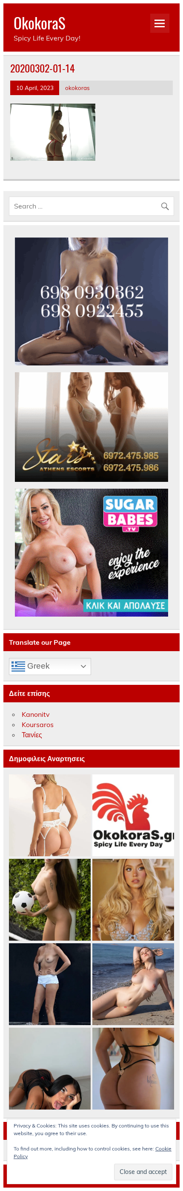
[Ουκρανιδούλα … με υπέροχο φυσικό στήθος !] (133, 984)
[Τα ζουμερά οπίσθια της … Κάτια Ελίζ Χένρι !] (133, 1069)
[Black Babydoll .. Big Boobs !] (50, 1069)
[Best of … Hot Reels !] (133, 815)
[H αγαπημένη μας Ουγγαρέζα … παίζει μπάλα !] (50, 900)
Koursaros (38, 724)
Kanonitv (36, 714)
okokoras (77, 87)
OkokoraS (40, 23)
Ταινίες (32, 734)
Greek (37, 665)
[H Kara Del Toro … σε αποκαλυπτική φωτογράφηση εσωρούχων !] (50, 815)
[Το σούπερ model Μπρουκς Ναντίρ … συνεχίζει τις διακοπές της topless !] (50, 984)
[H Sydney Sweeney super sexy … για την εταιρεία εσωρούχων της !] (133, 900)
